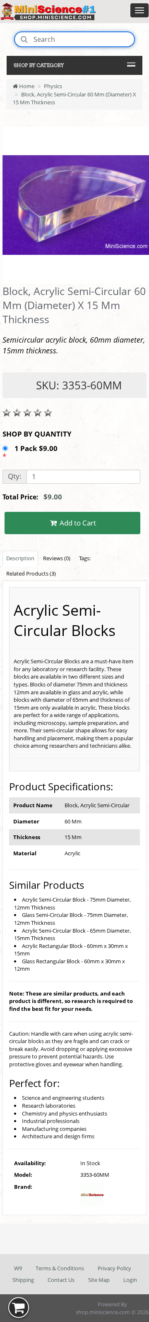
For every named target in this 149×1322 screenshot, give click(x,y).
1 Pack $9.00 (36, 448)
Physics (53, 86)
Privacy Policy (114, 1268)
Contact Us (61, 1280)
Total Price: (32, 496)
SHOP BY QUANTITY (37, 434)
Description (20, 558)
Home (26, 86)
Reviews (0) (56, 558)
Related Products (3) (31, 573)
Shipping (23, 1280)
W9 (18, 1268)
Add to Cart (77, 523)
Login (130, 1280)
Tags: (85, 558)
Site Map (99, 1280)
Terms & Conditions (60, 1268)
